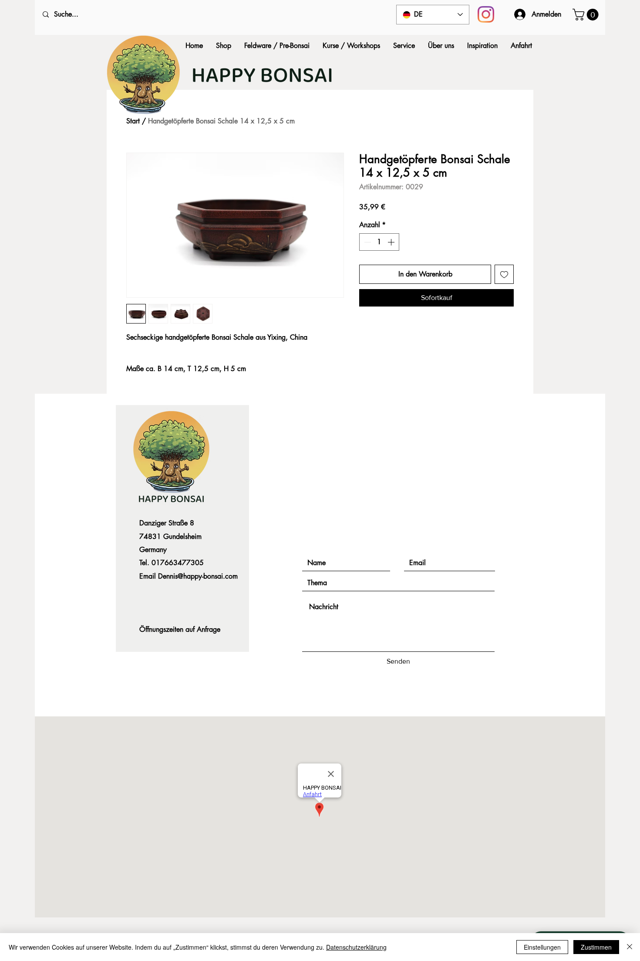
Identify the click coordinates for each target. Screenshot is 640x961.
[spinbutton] (379, 242)
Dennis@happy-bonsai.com (198, 576)
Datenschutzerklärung (356, 947)
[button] (587, 14)
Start (133, 121)
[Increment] (392, 242)
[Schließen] (629, 947)
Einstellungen (542, 947)
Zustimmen (596, 947)
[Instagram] (486, 14)
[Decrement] (366, 242)
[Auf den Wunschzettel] (504, 274)
